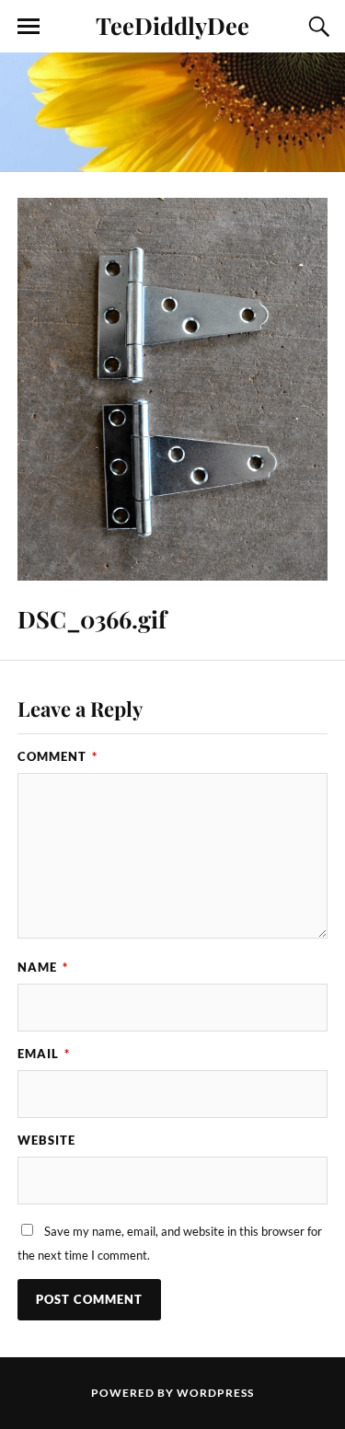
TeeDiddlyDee (172, 24)
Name (42, 967)
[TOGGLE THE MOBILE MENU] (28, 27)
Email (43, 1053)
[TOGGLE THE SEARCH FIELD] (316, 27)
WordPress (215, 1393)
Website (46, 1140)
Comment (57, 756)
